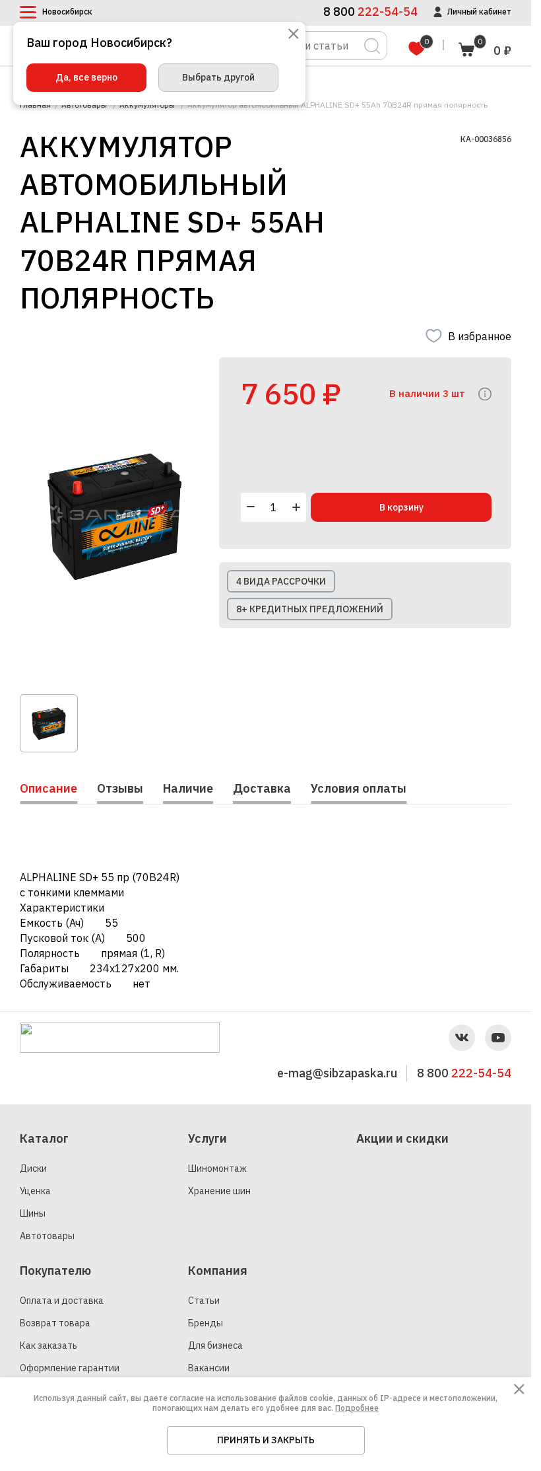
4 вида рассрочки (281, 581)
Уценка (35, 1191)
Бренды (205, 1323)
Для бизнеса (215, 1345)
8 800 (464, 1073)
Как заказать (48, 1345)
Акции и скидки (402, 1138)
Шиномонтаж (217, 1168)
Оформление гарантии (69, 1368)
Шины (33, 1213)
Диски (33, 1168)
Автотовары (47, 1236)
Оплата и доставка (62, 1301)
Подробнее (357, 1408)
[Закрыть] (293, 34)
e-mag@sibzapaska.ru (337, 1073)
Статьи (204, 1301)
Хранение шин (219, 1191)
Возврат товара (55, 1323)
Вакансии (209, 1368)
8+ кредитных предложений (309, 609)
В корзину (401, 507)
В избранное (479, 336)
